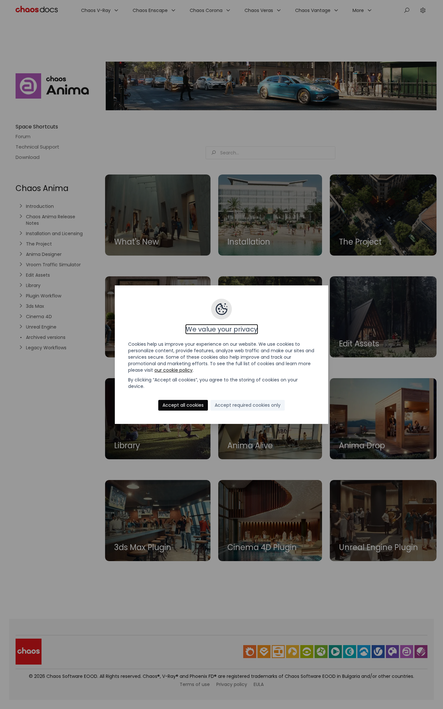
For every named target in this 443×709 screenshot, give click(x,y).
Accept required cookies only (248, 405)
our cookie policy (173, 370)
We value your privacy (221, 329)
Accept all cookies (183, 405)
